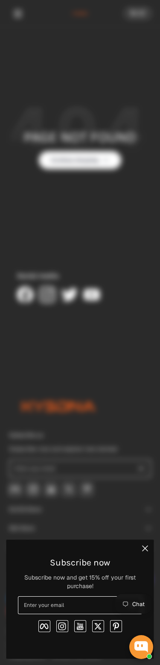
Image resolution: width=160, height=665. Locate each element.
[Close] (145, 548)
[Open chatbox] (141, 647)
